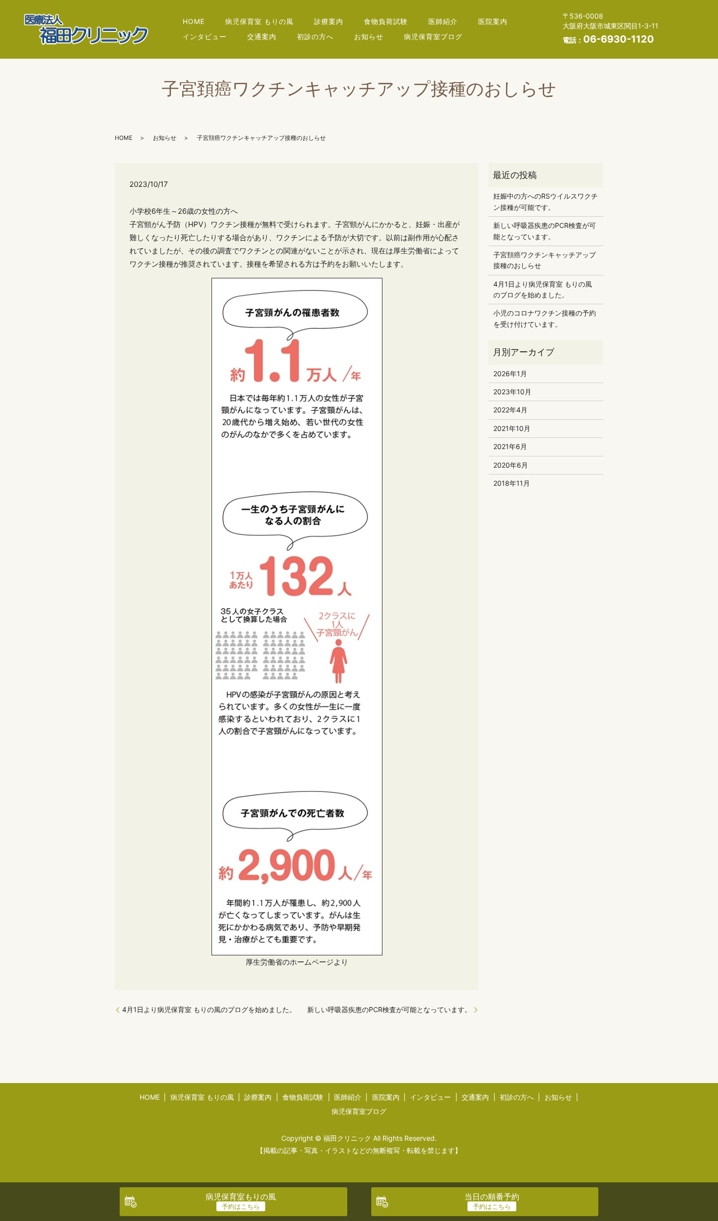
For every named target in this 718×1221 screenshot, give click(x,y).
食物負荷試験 (386, 21)
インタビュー (205, 36)
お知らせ (368, 36)
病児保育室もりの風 (241, 1196)
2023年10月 (512, 391)
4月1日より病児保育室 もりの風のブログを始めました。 (209, 1009)
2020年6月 (510, 465)
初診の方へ (315, 36)
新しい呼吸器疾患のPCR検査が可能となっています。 (389, 1009)
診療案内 (328, 21)
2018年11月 (511, 483)
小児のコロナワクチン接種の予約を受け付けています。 (544, 318)
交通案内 (261, 36)
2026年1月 (510, 373)
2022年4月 (510, 410)
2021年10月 (511, 428)
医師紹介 (443, 21)
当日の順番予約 (492, 1196)
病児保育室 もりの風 (259, 21)
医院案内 (492, 21)
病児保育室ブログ (433, 36)
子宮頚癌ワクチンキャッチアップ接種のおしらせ (544, 260)
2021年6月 (510, 446)
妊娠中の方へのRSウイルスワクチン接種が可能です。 (545, 201)
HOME (194, 21)
